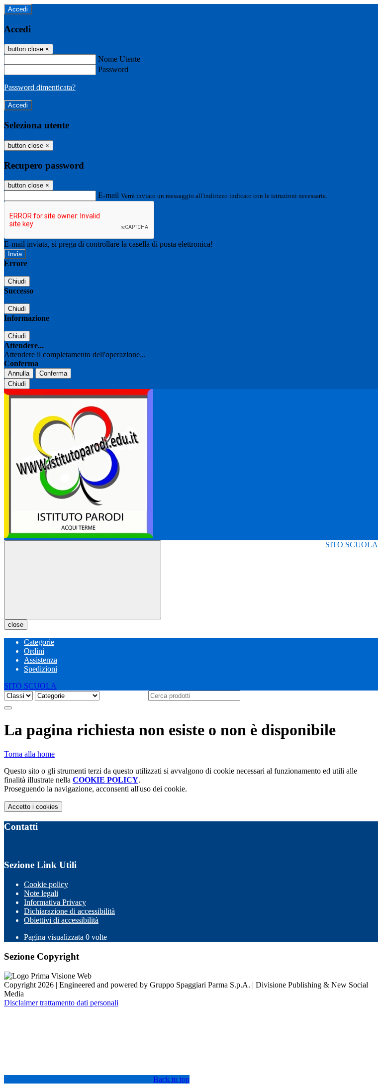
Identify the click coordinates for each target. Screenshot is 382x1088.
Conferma (53, 373)
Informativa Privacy (55, 902)
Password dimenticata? (40, 87)
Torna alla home (29, 754)
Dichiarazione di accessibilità (69, 911)
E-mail (108, 195)
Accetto (33, 806)
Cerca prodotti (123, 695)
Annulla (18, 373)
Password (113, 69)
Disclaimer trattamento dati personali (61, 1002)
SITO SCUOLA (351, 544)
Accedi (18, 9)
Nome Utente (119, 59)
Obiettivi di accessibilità (61, 920)
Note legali (41, 893)
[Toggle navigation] (82, 579)
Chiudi (17, 281)
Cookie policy (46, 884)
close (15, 624)
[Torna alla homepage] (191, 464)
